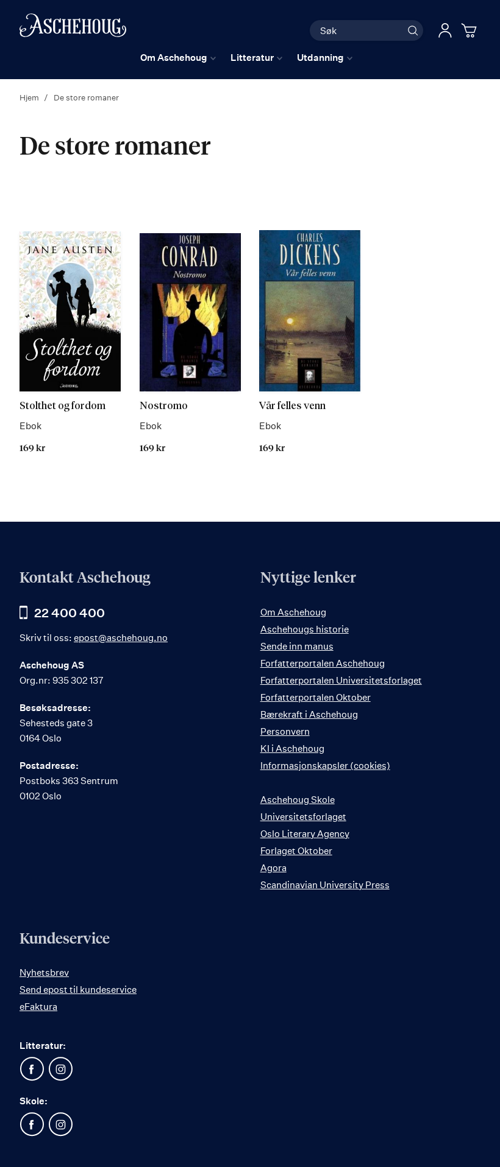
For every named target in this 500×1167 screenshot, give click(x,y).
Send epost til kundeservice (78, 989)
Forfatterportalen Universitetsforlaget (341, 680)
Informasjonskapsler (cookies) (325, 765)
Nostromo (164, 406)
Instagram (60, 1069)
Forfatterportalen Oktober (315, 697)
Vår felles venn (292, 406)
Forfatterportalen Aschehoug (322, 663)
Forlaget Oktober (296, 851)
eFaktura (38, 1006)
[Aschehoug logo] (72, 28)
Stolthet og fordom (62, 406)
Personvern (285, 731)
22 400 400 (69, 612)
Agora (273, 868)
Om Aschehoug (293, 612)
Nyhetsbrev (44, 972)
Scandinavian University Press (325, 885)
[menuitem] (178, 57)
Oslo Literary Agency (304, 833)
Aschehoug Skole (297, 799)
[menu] (246, 57)
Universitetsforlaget (303, 816)
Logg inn (445, 30)
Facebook (32, 1069)
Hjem (30, 97)
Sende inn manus (297, 646)
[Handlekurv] (470, 30)
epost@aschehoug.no (121, 637)
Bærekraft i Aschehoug (309, 714)
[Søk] (412, 30)
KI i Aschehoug (292, 748)
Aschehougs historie (304, 629)
